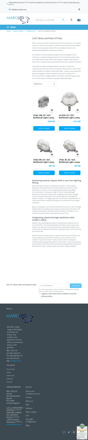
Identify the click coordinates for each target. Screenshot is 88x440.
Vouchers (9, 382)
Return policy (31, 412)
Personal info (10, 369)
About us (29, 401)
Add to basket (44, 128)
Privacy (29, 397)
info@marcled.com (14, 424)
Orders (8, 372)
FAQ (27, 405)
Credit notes (10, 376)
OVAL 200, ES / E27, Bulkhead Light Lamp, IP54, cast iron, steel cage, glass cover (43, 119)
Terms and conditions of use (33, 392)
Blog (27, 425)
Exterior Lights (18, 31)
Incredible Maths (15, 361)
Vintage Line (30, 31)
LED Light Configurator (31, 420)
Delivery (29, 408)
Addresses (9, 379)
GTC (27, 415)
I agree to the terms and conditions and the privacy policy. (58, 294)
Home (8, 31)
